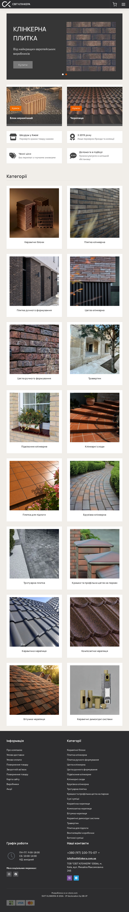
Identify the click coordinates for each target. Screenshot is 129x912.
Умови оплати (14, 759)
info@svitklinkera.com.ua (81, 858)
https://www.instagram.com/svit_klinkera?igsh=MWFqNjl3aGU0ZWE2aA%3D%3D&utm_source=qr (9, 874)
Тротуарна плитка (77, 789)
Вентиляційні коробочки (80, 832)
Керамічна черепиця (78, 803)
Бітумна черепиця (77, 813)
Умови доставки (15, 754)
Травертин (73, 823)
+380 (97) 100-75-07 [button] (82, 853)
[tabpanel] (64, 46)
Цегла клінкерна (76, 764)
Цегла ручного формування (82, 769)
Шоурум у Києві (28, 135)
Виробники (13, 784)
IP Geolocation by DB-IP (76, 896)
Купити (23, 67)
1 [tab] (63, 74)
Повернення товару (17, 764)
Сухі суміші (73, 798)
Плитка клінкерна (77, 754)
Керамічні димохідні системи (83, 818)
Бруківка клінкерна (78, 784)
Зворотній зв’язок (17, 769)
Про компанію (14, 749)
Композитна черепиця (79, 808)
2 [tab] (66, 74)
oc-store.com (71, 893)
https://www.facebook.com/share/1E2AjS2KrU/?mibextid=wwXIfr (15, 874)
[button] (114, 4)
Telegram (76, 878)
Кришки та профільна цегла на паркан (88, 793)
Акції (9, 789)
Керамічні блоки (76, 749)
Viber (69, 878)
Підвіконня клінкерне (79, 774)
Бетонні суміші (75, 837)
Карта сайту (13, 779)
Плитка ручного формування (83, 759)
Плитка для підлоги (77, 828)
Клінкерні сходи (76, 779)
